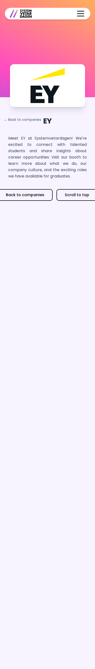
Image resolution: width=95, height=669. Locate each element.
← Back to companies (22, 119)
